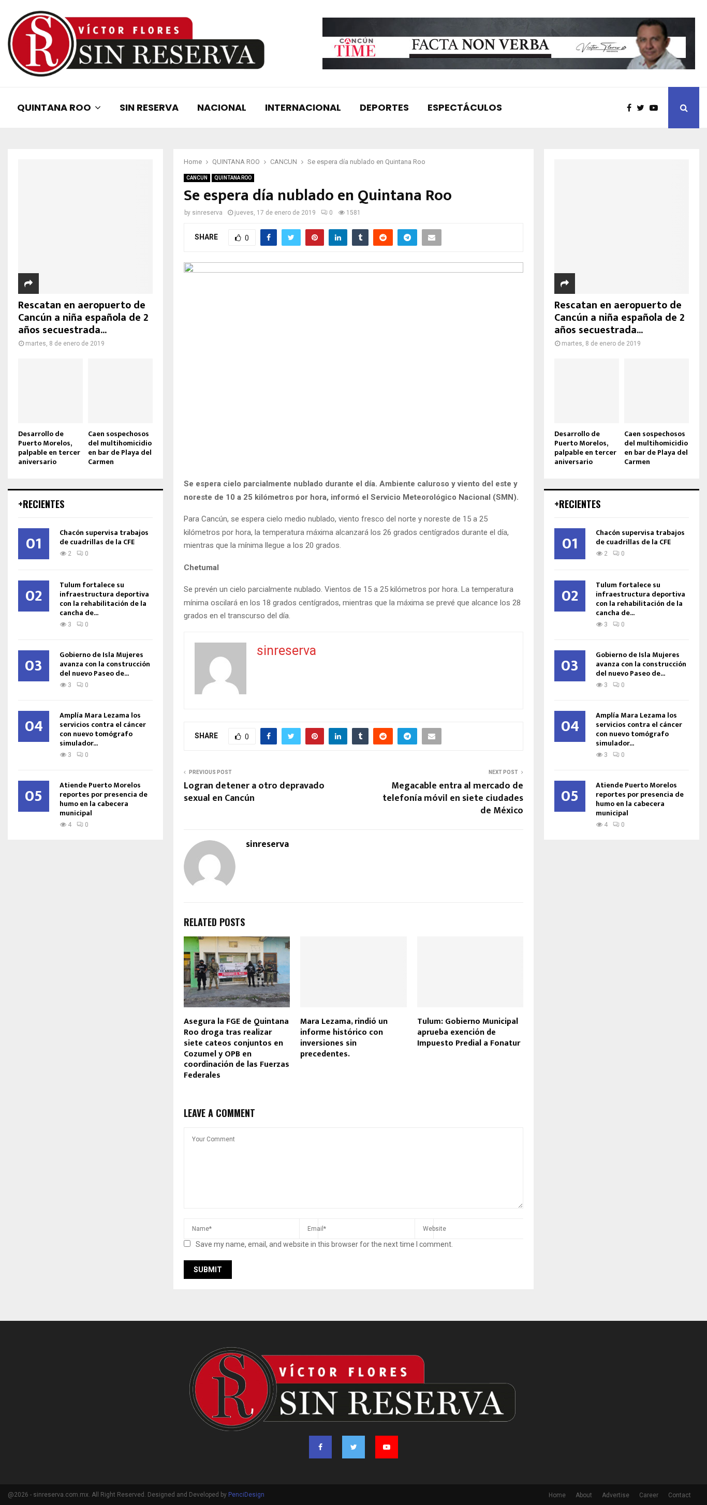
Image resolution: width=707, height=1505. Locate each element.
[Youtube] (656, 107)
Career (648, 1495)
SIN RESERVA (149, 107)
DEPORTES (384, 107)
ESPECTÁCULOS (465, 107)
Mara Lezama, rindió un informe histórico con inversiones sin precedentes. (344, 1038)
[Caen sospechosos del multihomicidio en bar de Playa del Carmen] (120, 391)
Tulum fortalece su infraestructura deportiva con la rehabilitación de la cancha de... (104, 599)
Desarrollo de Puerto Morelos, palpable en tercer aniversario (49, 448)
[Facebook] (632, 107)
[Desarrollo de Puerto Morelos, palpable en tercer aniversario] (50, 391)
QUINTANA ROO (54, 107)
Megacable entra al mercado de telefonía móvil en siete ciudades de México (452, 798)
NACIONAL (221, 107)
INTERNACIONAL (303, 107)
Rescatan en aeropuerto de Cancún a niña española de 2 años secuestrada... (83, 317)
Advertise (615, 1495)
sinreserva (207, 212)
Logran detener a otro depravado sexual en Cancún (254, 792)
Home (557, 1495)
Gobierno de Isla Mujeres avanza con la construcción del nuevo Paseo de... (105, 664)
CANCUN (197, 178)
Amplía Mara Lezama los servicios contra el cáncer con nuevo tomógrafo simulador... (103, 729)
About (584, 1495)
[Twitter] (643, 107)
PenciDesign (246, 1494)
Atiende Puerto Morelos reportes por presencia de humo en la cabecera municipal (104, 799)
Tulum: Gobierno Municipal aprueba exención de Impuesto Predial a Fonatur (468, 1032)
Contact (679, 1495)
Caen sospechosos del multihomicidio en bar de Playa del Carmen (120, 448)
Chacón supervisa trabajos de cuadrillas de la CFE (104, 537)
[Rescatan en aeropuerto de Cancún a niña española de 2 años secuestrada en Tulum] (85, 226)
